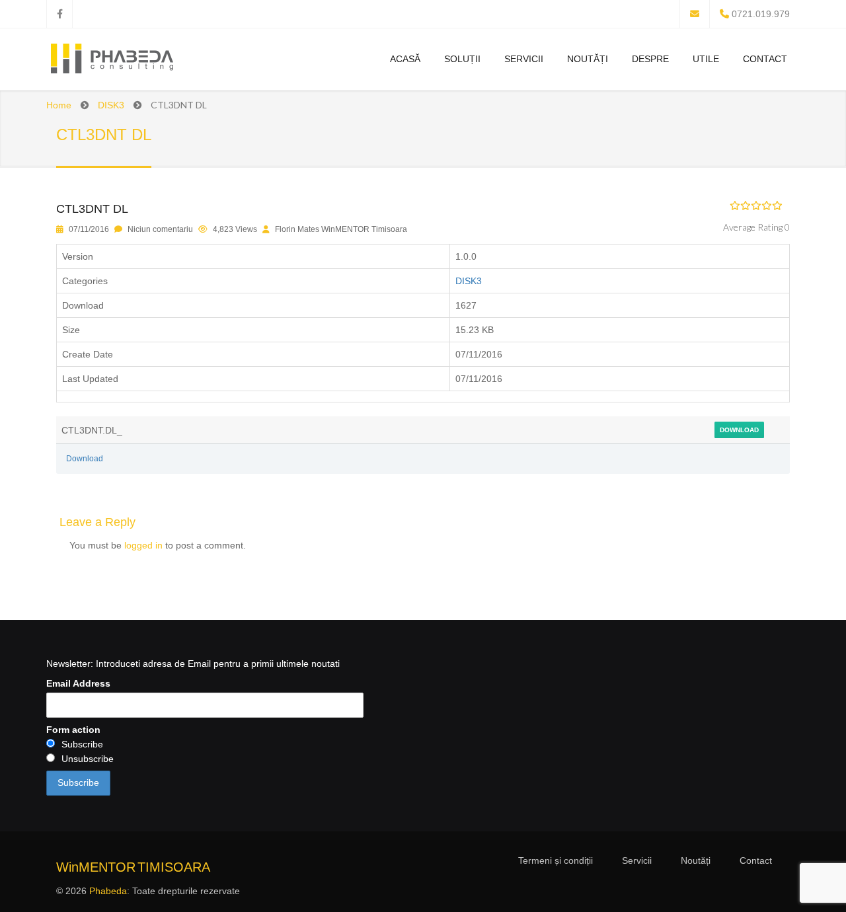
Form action (73, 729)
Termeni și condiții (555, 860)
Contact (765, 59)
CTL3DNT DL (92, 208)
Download (739, 430)
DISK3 (111, 105)
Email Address (78, 683)
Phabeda (108, 891)
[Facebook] (59, 14)
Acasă (405, 59)
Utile (706, 59)
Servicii (523, 59)
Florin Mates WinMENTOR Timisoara (341, 229)
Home (58, 105)
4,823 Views (235, 229)
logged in (143, 545)
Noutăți (587, 59)
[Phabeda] (111, 61)
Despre (650, 59)
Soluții (462, 59)
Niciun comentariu (160, 229)
